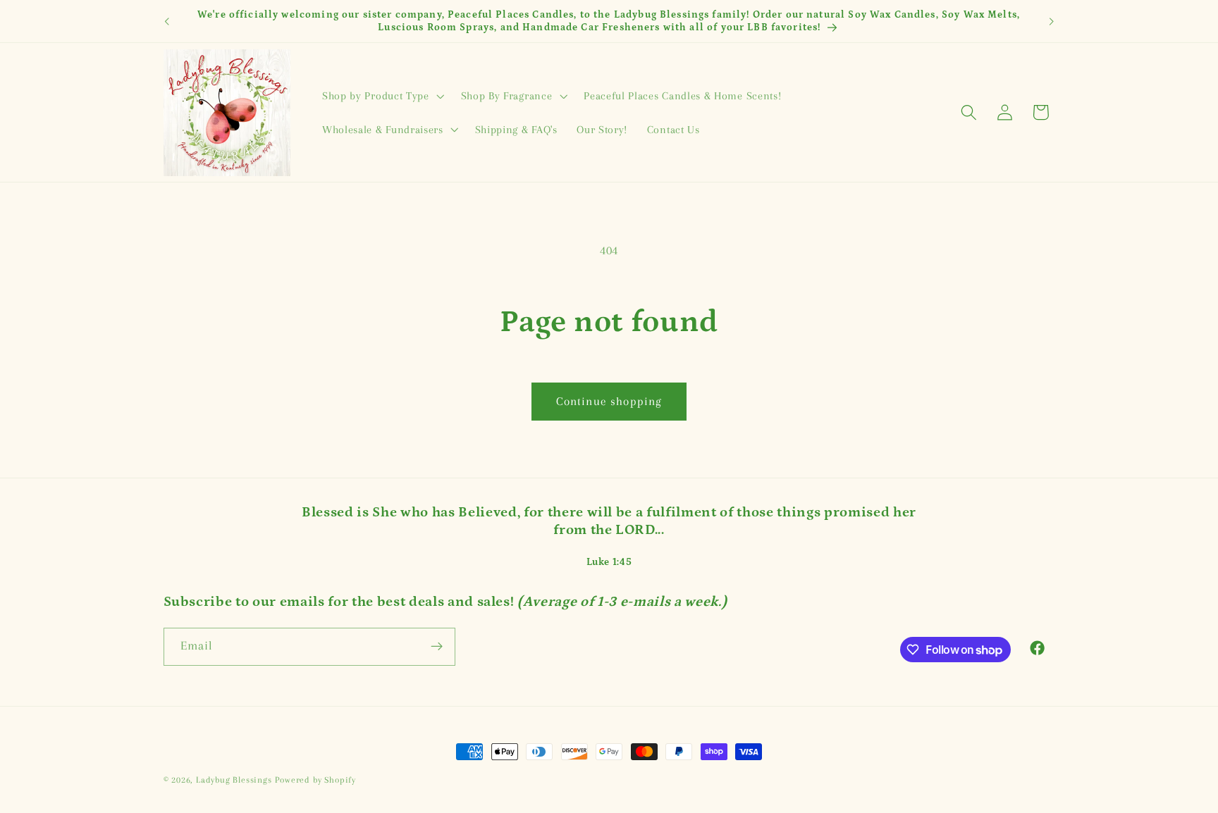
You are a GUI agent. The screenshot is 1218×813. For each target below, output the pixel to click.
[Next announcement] (1051, 21)
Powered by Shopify (315, 780)
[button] (381, 96)
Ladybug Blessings (234, 780)
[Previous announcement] (166, 21)
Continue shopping (609, 401)
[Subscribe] (437, 647)
